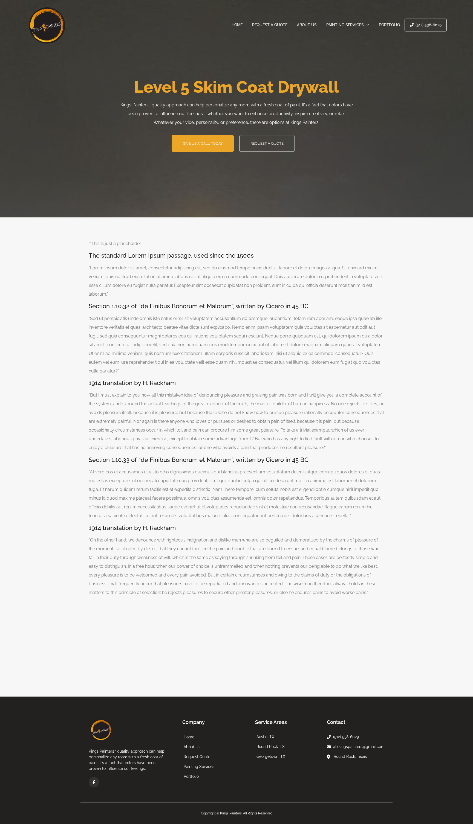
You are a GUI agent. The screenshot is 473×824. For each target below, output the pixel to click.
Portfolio (389, 25)
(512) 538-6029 (429, 25)
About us (307, 25)
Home (237, 25)
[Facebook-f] (94, 782)
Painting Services (345, 25)
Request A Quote (269, 25)
